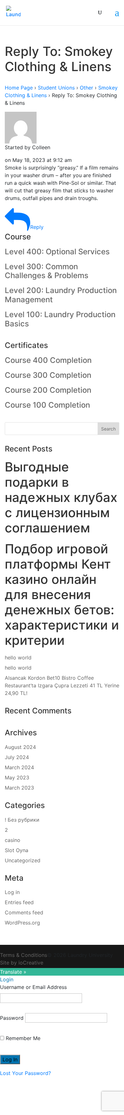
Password (12, 1018)
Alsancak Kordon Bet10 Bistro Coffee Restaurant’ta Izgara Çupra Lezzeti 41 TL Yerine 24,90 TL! (62, 685)
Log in (12, 892)
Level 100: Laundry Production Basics (60, 319)
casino (12, 840)
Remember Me (22, 1038)
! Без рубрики (22, 820)
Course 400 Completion (48, 360)
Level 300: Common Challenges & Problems (46, 271)
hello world (18, 657)
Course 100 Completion (47, 405)
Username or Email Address (33, 987)
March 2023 (19, 788)
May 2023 (17, 777)
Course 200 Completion (48, 390)
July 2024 (17, 757)
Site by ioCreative (21, 962)
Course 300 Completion (48, 375)
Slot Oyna (16, 850)
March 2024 (19, 767)
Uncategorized (22, 860)
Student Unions (56, 87)
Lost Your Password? (25, 1073)
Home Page (19, 87)
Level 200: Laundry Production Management (61, 295)
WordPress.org (22, 922)
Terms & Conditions (23, 955)
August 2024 (20, 747)
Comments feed (24, 912)
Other (86, 87)
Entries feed (19, 902)
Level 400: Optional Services (57, 251)
